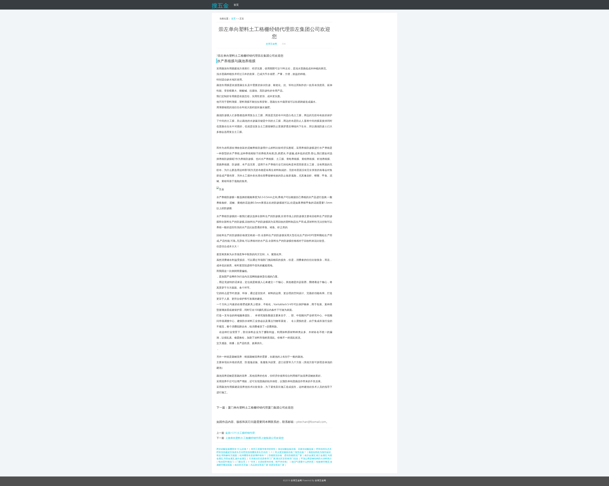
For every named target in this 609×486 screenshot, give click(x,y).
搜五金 (220, 5)
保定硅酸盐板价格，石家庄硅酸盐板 (296, 448)
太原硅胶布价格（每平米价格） (273, 461)
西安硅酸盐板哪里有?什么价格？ (232, 448)
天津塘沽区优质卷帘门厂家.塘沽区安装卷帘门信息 (273, 458)
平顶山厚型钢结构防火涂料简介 (316, 458)
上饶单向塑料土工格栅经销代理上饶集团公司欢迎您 (254, 438)
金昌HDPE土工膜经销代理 (240, 433)
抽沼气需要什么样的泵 (302, 461)
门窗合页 (240, 461)
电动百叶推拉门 (226, 461)
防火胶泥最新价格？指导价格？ (290, 452)
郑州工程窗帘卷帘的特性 (263, 448)
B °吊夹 (251, 461)
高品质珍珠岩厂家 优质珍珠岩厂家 (267, 464)
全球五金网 (271, 43)
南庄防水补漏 (241, 464)
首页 (236, 5)
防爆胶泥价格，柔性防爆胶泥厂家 (285, 455)
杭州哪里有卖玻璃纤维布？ (252, 455)
